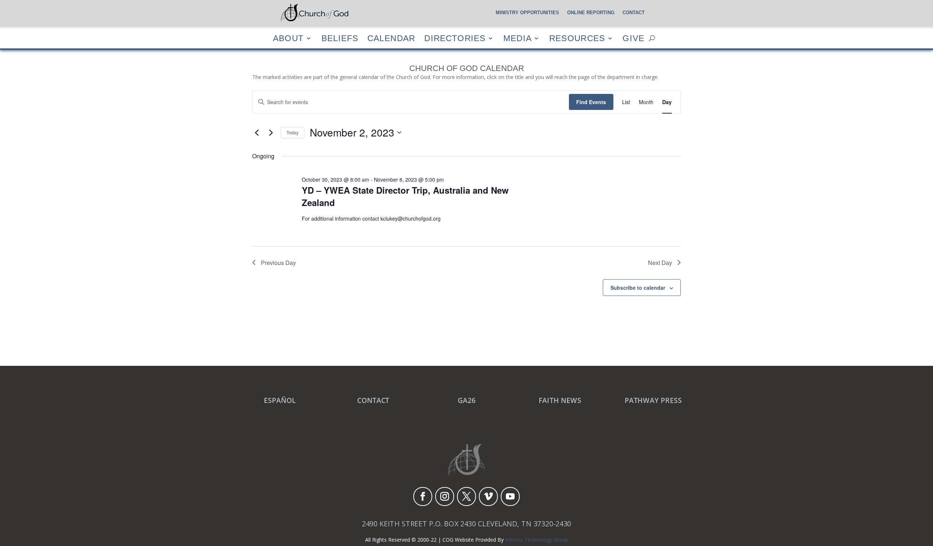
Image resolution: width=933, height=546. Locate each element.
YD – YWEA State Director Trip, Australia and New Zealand (405, 196)
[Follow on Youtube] (510, 496)
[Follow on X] (466, 496)
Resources (577, 38)
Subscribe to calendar (637, 287)
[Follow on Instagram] (444, 496)
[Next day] (270, 132)
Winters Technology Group (536, 539)
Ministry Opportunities (527, 12)
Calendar (391, 38)
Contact (633, 12)
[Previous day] (256, 132)
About (288, 38)
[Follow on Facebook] (422, 496)
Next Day (660, 262)
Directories (454, 38)
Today (292, 132)
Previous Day (278, 262)
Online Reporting (590, 12)
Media (517, 38)
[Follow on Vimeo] (488, 496)
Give (633, 38)
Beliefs (339, 38)
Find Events (591, 102)
